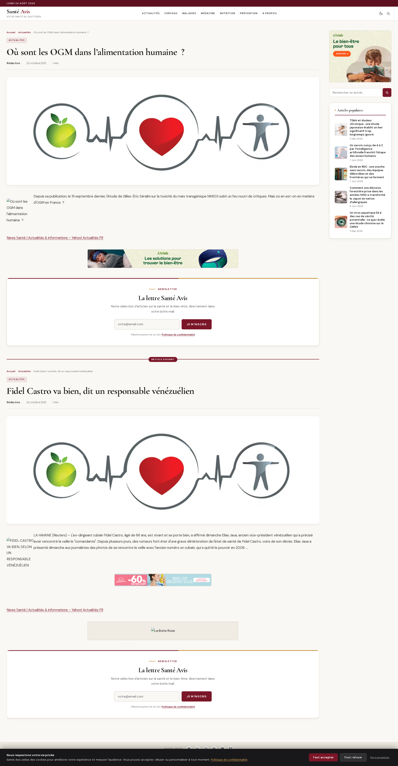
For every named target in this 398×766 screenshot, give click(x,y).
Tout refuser (353, 757)
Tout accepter (323, 757)
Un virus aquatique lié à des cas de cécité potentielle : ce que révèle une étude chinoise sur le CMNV (367, 220)
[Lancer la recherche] (387, 92)
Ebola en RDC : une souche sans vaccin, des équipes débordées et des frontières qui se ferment (367, 172)
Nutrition (227, 13)
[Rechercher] (388, 13)
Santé (18, 11)
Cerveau (170, 13)
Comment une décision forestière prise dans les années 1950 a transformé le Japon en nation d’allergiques (367, 195)
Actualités (150, 13)
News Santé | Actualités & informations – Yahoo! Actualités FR (55, 237)
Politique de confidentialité (178, 334)
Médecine (208, 13)
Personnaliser (380, 757)
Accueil (11, 32)
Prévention (248, 13)
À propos (269, 13)
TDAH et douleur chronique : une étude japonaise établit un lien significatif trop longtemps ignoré (366, 127)
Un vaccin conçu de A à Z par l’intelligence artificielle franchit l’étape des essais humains (368, 151)
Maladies (189, 13)
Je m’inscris (197, 324)
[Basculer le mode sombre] (381, 13)
